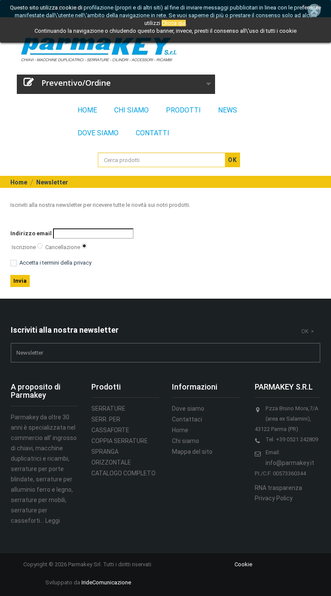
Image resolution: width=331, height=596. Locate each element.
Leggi (52, 520)
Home (87, 110)
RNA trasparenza (278, 487)
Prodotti (183, 110)
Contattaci (187, 419)
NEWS (227, 110)
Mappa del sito (192, 451)
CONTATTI (152, 133)
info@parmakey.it (289, 462)
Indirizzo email (31, 233)
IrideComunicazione (106, 582)
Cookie (243, 564)
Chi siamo (131, 110)
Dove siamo (98, 133)
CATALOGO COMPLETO (123, 473)
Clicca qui (174, 23)
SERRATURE (108, 408)
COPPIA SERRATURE (119, 440)
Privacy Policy (274, 498)
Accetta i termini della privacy (55, 262)
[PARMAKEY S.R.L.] (162, 49)
